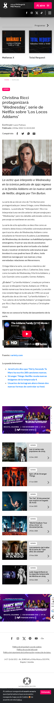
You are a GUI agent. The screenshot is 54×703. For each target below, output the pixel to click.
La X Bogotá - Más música (5, 5)
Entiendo (45, 692)
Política (19, 700)
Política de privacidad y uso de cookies (27, 647)
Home (6, 80)
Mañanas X (8, 57)
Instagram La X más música (31, 12)
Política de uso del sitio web (27, 650)
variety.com (16, 355)
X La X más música (36, 12)
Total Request (37, 57)
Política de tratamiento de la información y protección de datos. (27, 652)
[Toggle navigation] (50, 13)
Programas (40, 25)
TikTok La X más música (41, 12)
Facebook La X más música (26, 12)
